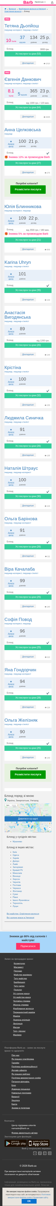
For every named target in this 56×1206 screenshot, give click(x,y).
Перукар (18, 971)
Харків (16, 858)
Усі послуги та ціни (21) (28, 240)
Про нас (15, 1055)
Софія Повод (18, 621)
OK (29, 1201)
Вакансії (15, 1096)
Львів (15, 864)
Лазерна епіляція (21, 1020)
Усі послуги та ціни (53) (28, 53)
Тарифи (15, 1063)
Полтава (17, 885)
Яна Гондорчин (20, 671)
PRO (7, 19)
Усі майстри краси (22, 997)
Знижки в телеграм (20, 1108)
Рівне (15, 897)
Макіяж (16, 1016)
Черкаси (17, 888)
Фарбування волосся (23, 1008)
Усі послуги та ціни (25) (28, 597)
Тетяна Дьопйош (21, 27)
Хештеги (15, 1100)
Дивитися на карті (28, 818)
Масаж (16, 1027)
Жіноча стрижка (21, 1005)
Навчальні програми (21, 1093)
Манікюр (17, 1035)
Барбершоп (19, 982)
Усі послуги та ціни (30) (28, 496)
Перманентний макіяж (24, 1012)
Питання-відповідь (20, 1081)
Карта (14, 1104)
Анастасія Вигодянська (17, 316)
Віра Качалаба (21, 570)
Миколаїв (17, 873)
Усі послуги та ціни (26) (28, 446)
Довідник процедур (20, 1089)
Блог (13, 1085)
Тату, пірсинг (19, 1031)
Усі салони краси (21, 993)
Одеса (16, 855)
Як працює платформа (22, 1059)
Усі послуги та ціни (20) (28, 345)
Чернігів (16, 882)
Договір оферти (19, 1070)
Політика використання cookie (26, 1078)
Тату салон (19, 986)
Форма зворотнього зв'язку (24, 1133)
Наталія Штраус (21, 470)
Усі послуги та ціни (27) (28, 163)
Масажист (18, 967)
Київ (15, 852)
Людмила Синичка (23, 419)
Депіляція (18, 1023)
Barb (28, 2)
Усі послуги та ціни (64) (28, 107)
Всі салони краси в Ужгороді (20, 917)
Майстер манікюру (23, 974)
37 (22, 37)
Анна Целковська (22, 131)
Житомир (17, 891)
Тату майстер (20, 978)
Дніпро (16, 861)
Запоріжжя (18, 867)
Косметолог (19, 963)
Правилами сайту (40, 1198)
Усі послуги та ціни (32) (28, 395)
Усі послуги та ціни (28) (28, 697)
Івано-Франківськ (21, 900)
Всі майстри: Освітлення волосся (23, 913)
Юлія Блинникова (22, 208)
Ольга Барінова (20, 520)
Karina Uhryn (17, 264)
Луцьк (15, 906)
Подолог (18, 989)
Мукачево (17, 841)
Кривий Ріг (18, 870)
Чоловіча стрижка (21, 1001)
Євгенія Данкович (22, 81)
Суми (15, 894)
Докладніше (28, 63)
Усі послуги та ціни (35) (28, 290)
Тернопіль (18, 903)
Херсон (16, 879)
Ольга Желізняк (20, 721)
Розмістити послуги (28, 189)
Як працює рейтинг (20, 1074)
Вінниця (16, 876)
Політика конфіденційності (24, 1066)
